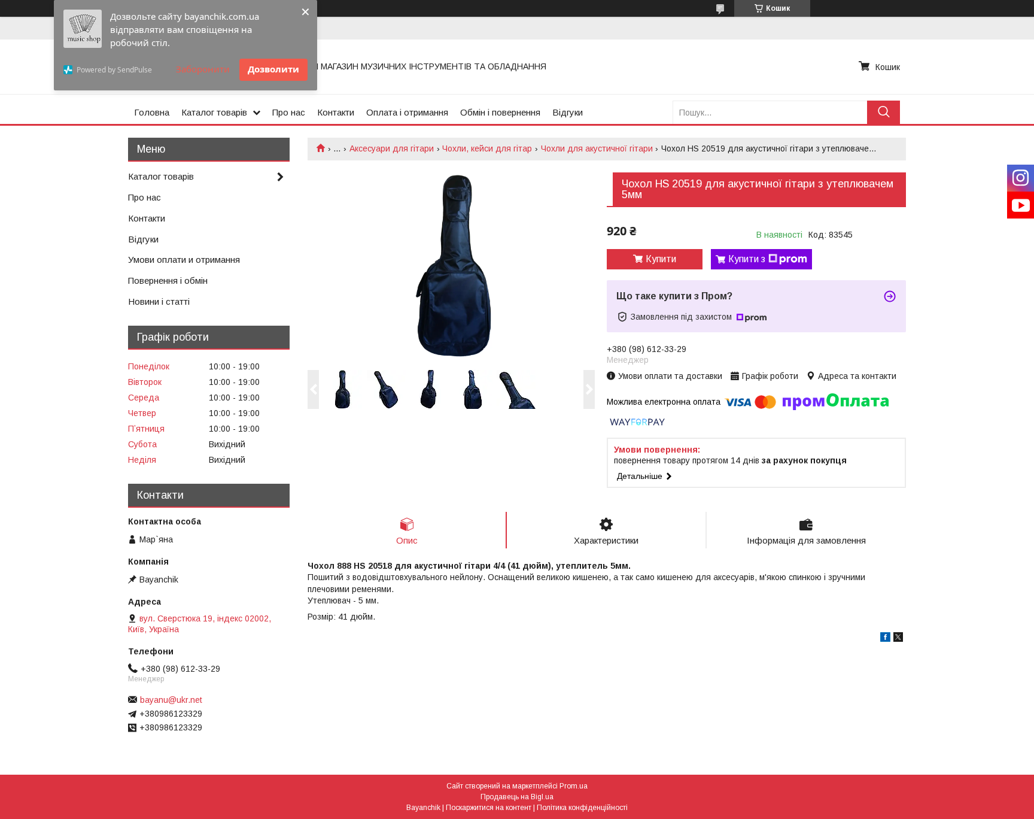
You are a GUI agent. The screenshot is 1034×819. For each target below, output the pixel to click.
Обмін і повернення (500, 112)
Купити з (746, 259)
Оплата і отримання (407, 112)
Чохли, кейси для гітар (487, 148)
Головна (151, 112)
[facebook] (885, 639)
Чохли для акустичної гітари (597, 148)
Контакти (335, 112)
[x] (898, 639)
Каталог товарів (214, 112)
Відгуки (567, 112)
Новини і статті (159, 301)
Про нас (288, 112)
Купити (661, 259)
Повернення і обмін (168, 280)
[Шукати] (883, 112)
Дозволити (273, 69)
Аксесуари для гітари (391, 148)
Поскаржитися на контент (488, 807)
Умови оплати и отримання (184, 259)
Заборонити (203, 69)
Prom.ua (573, 786)
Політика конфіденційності (582, 807)
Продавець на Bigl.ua (517, 797)
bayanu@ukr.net (171, 700)
